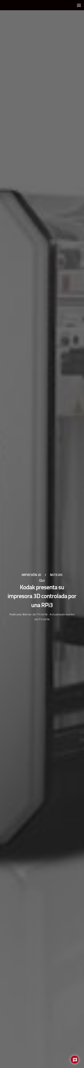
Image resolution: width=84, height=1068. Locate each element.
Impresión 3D (31, 575)
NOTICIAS (56, 575)
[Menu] (79, 5)
